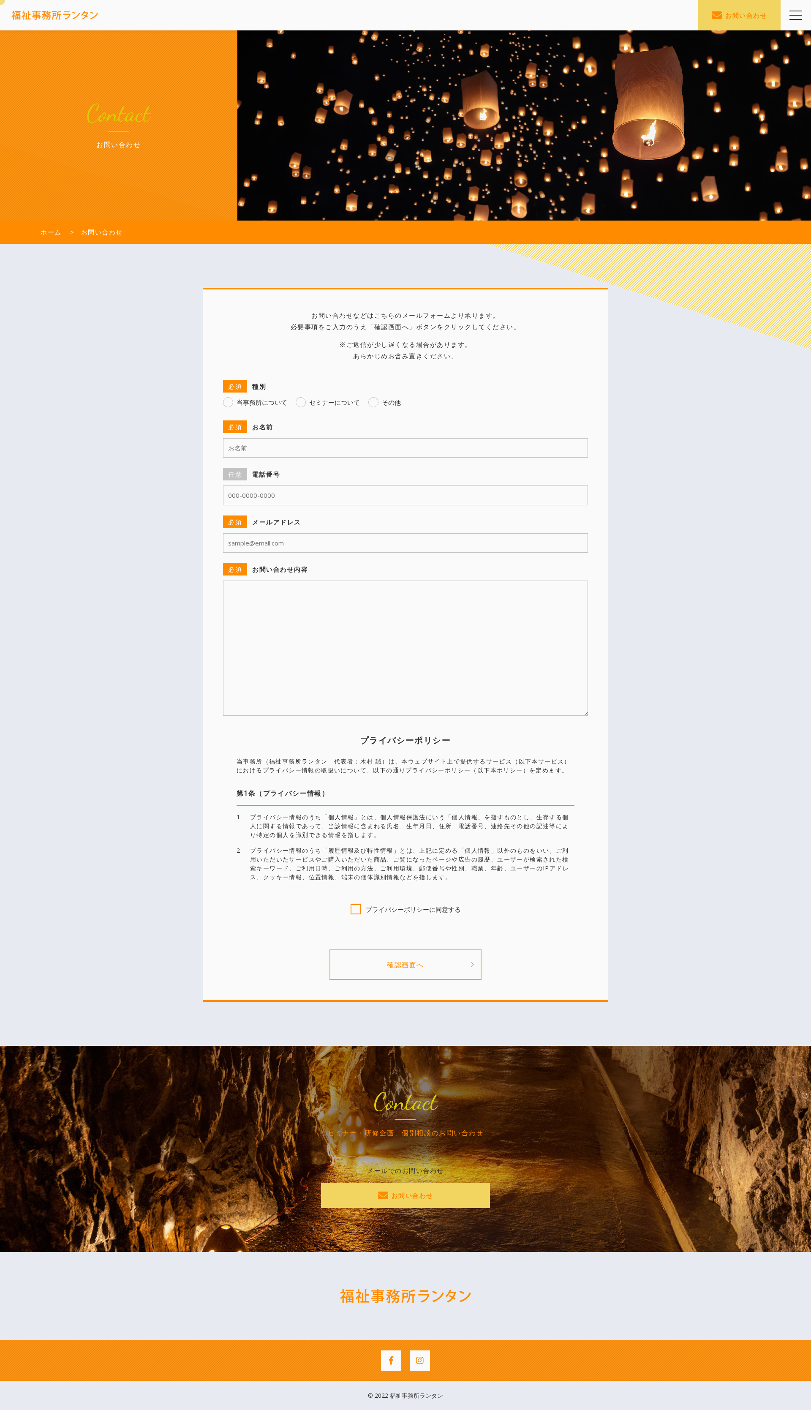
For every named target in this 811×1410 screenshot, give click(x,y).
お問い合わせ (746, 15)
